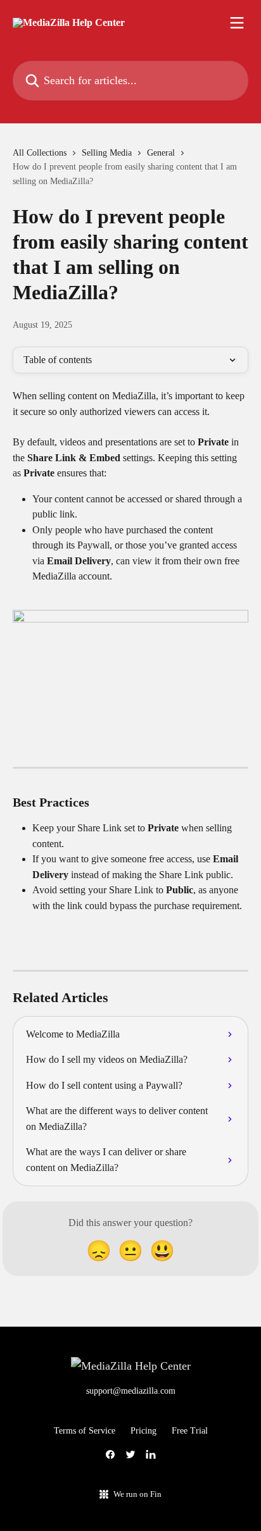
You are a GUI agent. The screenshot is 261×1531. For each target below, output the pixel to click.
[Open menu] (237, 22)
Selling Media (107, 153)
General (161, 153)
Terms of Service (84, 1430)
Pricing (143, 1430)
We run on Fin (137, 1494)
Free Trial (190, 1430)
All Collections (40, 153)
